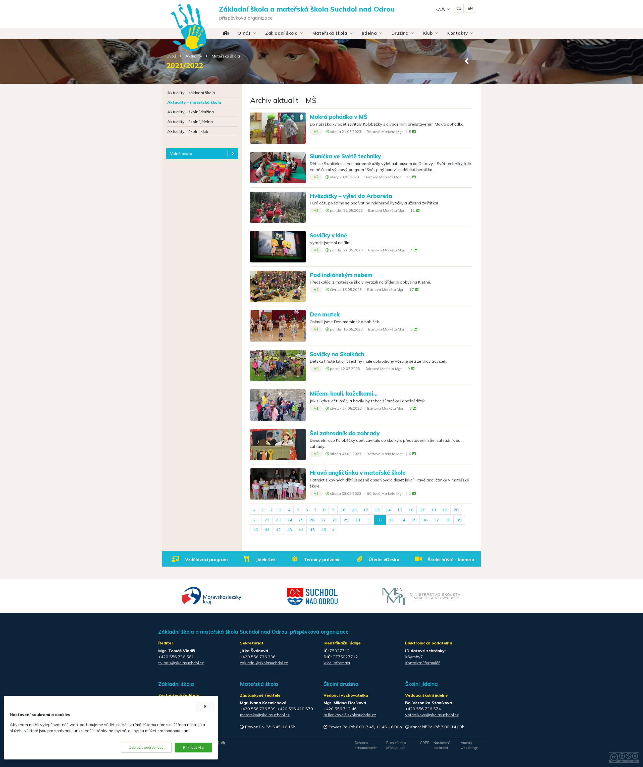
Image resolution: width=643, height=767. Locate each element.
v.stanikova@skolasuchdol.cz (432, 714)
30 (357, 519)
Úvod (171, 56)
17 (422, 509)
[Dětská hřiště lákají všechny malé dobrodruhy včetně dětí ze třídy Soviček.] (278, 364)
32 (380, 519)
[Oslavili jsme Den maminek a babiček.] (278, 325)
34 (402, 519)
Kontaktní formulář (422, 662)
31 (368, 519)
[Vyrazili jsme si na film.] (278, 246)
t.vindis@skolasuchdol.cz (181, 662)
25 (300, 519)
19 (444, 509)
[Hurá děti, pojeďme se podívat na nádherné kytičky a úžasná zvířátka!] (278, 206)
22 (267, 519)
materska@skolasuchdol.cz (265, 714)
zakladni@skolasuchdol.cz (264, 662)
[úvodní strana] (188, 17)
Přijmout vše (193, 747)
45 (312, 529)
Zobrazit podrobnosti (146, 747)
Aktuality (193, 56)
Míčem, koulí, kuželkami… (344, 393)
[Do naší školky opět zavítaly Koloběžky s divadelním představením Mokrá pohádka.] (278, 127)
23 (278, 519)
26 (312, 519)
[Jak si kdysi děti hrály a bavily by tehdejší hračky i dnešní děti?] (278, 404)
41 (267, 529)
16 (410, 509)
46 (323, 529)
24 (289, 519)
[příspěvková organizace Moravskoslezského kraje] (211, 595)
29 (346, 519)
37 (436, 519)
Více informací (337, 662)
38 (447, 519)
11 (354, 509)
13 (377, 509)
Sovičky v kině (328, 235)
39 (459, 519)
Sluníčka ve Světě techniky (345, 156)
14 (388, 509)
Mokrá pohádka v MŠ (338, 116)
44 (300, 529)
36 (425, 519)
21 (255, 519)
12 (365, 509)
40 (255, 529)
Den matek (325, 314)
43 (289, 529)
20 (456, 509)
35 (413, 519)
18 (433, 509)
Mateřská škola (225, 56)
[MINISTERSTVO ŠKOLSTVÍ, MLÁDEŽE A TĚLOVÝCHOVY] (422, 595)
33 (391, 519)
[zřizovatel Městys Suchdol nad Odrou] (312, 595)
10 (343, 509)
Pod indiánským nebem (341, 275)
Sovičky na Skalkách (337, 354)
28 (334, 519)
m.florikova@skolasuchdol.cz (350, 714)
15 (399, 509)
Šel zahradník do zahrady (345, 433)
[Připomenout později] (205, 706)
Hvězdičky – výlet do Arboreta (351, 195)
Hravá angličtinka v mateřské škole (358, 472)
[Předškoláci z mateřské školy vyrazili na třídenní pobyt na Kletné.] (278, 285)
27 (323, 519)
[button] (443, 8)
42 (278, 529)
